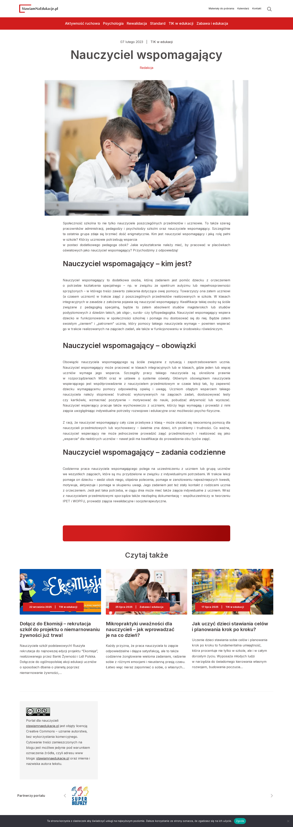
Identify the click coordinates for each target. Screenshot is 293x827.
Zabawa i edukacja (212, 23)
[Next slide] (271, 795)
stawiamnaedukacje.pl (42, 726)
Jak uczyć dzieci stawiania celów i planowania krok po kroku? (230, 626)
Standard (157, 23)
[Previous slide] (65, 795)
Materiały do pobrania (221, 8)
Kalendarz (243, 8)
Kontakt (256, 8)
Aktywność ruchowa (82, 23)
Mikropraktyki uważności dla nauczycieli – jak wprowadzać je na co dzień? (140, 629)
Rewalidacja (137, 23)
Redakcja (146, 68)
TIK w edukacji (181, 23)
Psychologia (113, 23)
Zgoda (240, 820)
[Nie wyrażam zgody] (288, 821)
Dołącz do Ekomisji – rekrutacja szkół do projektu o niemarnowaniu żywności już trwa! (60, 629)
